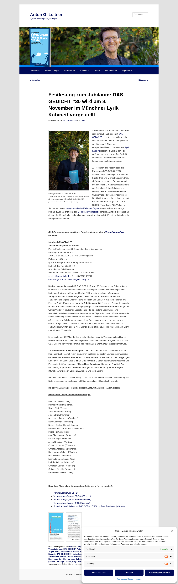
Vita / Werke (69, 70)
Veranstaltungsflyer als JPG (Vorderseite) (72, 499)
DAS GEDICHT (69, 549)
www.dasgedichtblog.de (78, 279)
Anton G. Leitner (46, 14)
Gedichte (84, 70)
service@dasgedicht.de (59, 276)
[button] (172, 531)
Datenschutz (111, 70)
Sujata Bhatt (53, 557)
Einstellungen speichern (159, 572)
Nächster (143, 80)
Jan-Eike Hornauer (67, 559)
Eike (83, 121)
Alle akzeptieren (99, 572)
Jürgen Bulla (53, 552)
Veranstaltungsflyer (114, 232)
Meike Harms (78, 554)
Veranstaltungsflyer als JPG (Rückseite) (72, 503)
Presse (97, 70)
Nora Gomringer (81, 557)
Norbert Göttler (66, 557)
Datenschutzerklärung (125, 579)
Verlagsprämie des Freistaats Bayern (82, 208)
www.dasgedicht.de (57, 279)
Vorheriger (35, 80)
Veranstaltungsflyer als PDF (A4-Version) (72, 496)
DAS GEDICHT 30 (64, 554)
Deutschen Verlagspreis (89, 212)
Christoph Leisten (63, 562)
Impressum (139, 579)
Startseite (35, 70)
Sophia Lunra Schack (69, 552)
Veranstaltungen (51, 70)
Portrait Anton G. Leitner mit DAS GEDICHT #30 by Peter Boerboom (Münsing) (89, 506)
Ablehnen (129, 572)
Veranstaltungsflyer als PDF (66, 493)
